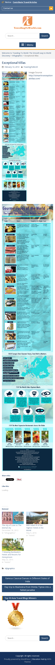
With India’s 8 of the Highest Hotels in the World (34, 528)
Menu (30, 45)
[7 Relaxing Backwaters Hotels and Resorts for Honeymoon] (13, 544)
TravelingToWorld (31, 67)
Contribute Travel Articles (25, 2)
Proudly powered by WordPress (17, 659)
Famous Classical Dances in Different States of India (27, 580)
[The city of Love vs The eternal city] (13, 518)
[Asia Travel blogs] (16, 629)
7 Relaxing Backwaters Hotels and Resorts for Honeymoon (11, 554)
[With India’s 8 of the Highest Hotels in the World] (37, 518)
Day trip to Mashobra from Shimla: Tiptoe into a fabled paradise (27, 588)
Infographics (17, 55)
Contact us (8, 8)
